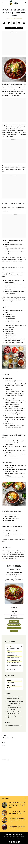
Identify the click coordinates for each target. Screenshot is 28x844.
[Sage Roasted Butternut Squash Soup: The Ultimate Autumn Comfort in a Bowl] (4, 820)
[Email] (23, 23)
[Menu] (25, 2)
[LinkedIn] (19, 23)
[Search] (2, 2)
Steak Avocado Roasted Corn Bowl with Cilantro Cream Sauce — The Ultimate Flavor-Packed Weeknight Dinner (17, 805)
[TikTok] (16, 842)
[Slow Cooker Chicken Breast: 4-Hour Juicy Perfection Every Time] (4, 813)
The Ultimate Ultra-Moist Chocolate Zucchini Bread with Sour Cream (17, 827)
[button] (21, 646)
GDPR (8, 839)
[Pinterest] (14, 23)
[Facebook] (4, 23)
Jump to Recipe (10, 27)
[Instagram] (14, 842)
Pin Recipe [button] (18, 579)
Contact (19, 839)
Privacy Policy (7, 836)
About (13, 839)
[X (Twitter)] (9, 23)
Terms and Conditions (18, 836)
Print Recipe (20, 27)
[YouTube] (19, 842)
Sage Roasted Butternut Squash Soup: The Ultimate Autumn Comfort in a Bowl (17, 820)
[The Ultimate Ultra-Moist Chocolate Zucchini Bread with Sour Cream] (4, 827)
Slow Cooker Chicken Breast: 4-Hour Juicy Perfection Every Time (17, 812)
